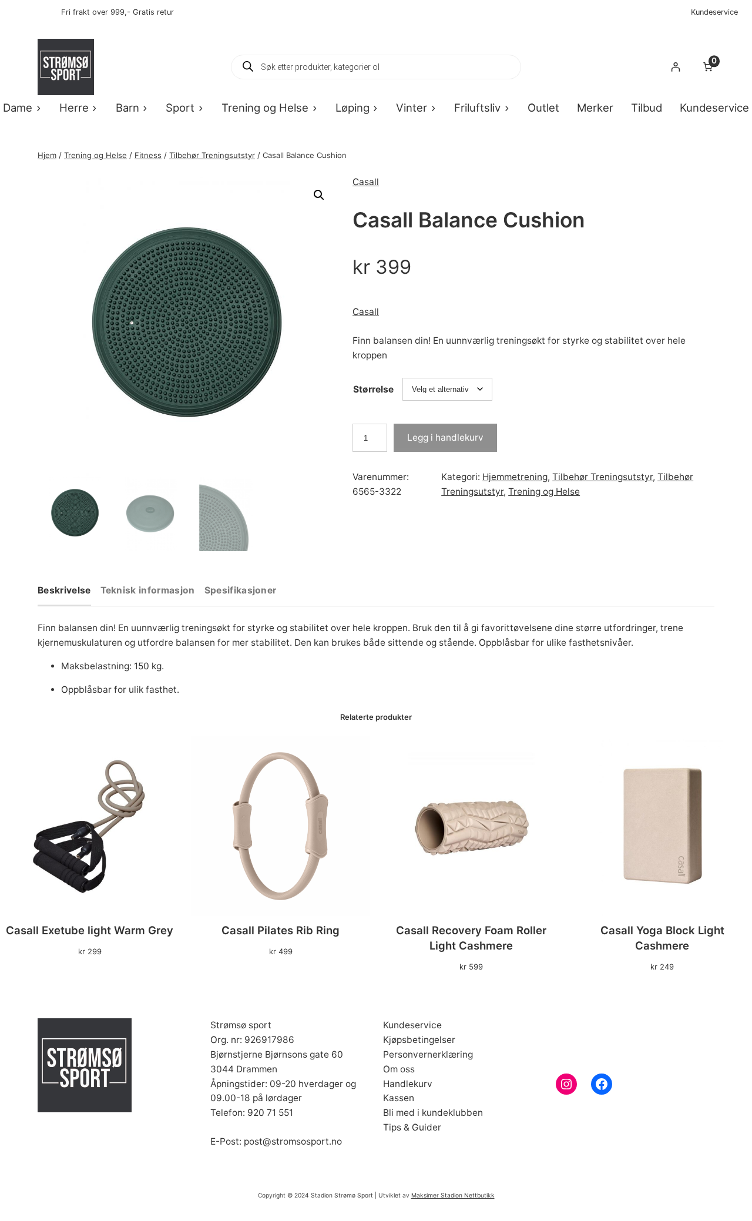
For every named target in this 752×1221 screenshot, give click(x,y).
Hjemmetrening (515, 476)
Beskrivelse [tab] (64, 591)
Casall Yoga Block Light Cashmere (662, 938)
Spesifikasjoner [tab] (240, 591)
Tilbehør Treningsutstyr (212, 155)
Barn (127, 107)
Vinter (411, 107)
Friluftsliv (477, 107)
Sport (180, 107)
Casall (365, 181)
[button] (319, 195)
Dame (17, 107)
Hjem (47, 155)
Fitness (148, 155)
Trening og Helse (264, 107)
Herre (74, 107)
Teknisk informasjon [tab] (147, 591)
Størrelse (373, 389)
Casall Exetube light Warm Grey (89, 930)
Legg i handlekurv (445, 437)
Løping (352, 107)
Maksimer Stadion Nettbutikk (453, 1195)
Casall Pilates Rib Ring (280, 930)
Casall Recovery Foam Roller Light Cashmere (471, 938)
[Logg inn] (675, 67)
